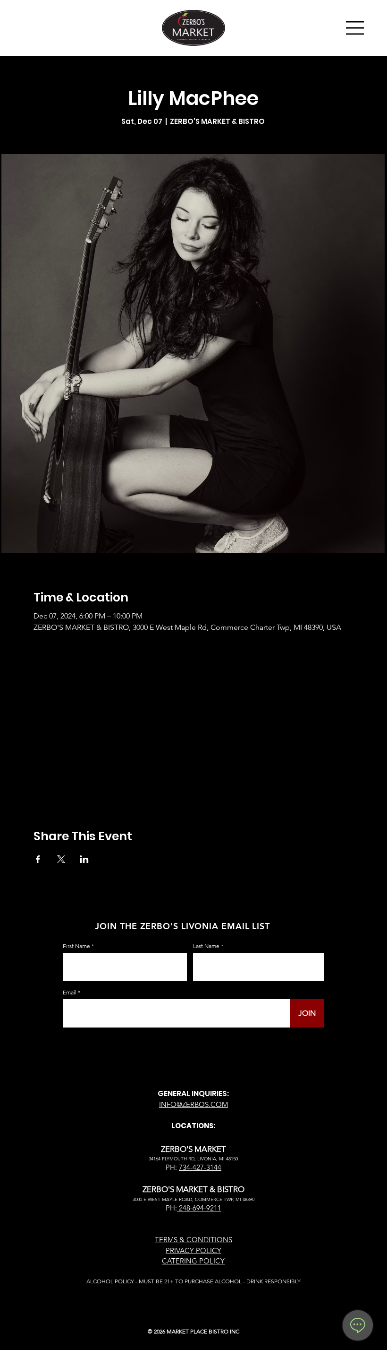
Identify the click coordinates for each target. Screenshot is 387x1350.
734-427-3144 (200, 1167)
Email (69, 992)
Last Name (206, 946)
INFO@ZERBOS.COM (193, 1104)
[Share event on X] (61, 859)
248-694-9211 (199, 1207)
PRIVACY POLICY (193, 1250)
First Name (76, 946)
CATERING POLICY (193, 1260)
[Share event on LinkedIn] (84, 859)
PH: (171, 1207)
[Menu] (355, 28)
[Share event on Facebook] (38, 859)
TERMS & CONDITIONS (193, 1239)
